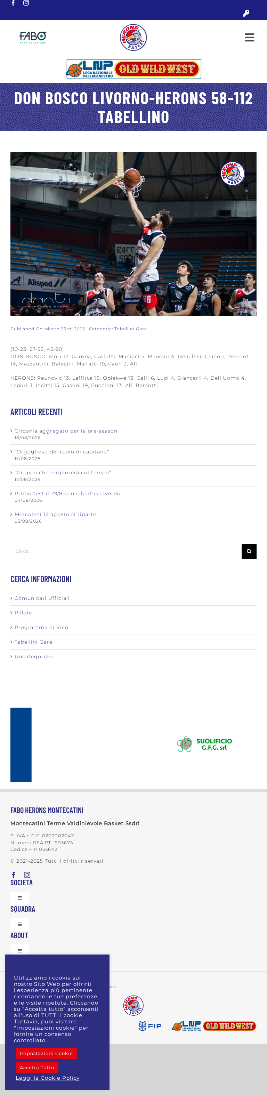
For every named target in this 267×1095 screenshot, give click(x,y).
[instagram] (26, 3)
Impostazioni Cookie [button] (46, 1053)
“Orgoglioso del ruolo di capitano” (62, 452)
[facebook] (13, 3)
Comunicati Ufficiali (42, 598)
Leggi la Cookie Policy (48, 1078)
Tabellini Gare (130, 328)
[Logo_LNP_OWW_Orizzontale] (133, 59)
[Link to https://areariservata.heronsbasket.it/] (246, 13)
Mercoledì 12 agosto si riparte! (56, 514)
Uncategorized (35, 656)
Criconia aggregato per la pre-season (66, 431)
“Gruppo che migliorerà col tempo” (63, 472)
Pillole (23, 613)
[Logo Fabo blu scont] (33, 34)
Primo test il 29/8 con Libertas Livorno (68, 493)
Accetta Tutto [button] (37, 1067)
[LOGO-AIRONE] (133, 26)
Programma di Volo (41, 627)
